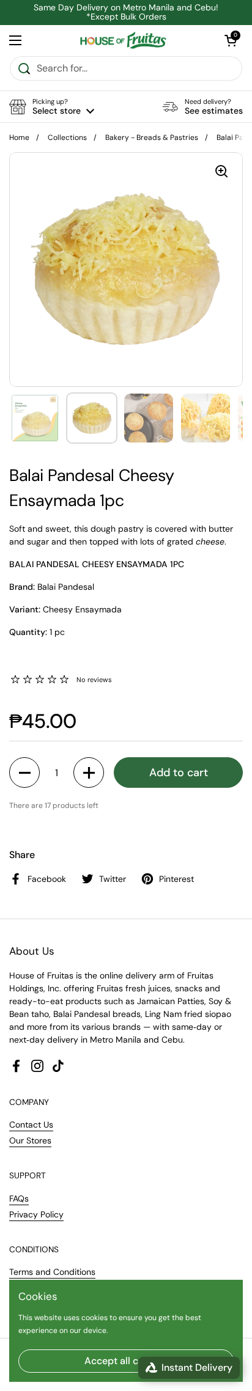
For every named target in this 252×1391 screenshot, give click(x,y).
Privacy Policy (36, 1214)
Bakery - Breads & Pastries (151, 137)
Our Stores (30, 1140)
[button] (51, 107)
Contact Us (31, 1124)
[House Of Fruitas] (122, 40)
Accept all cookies (126, 1360)
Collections (67, 137)
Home (19, 137)
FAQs (19, 1198)
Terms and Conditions (52, 1271)
